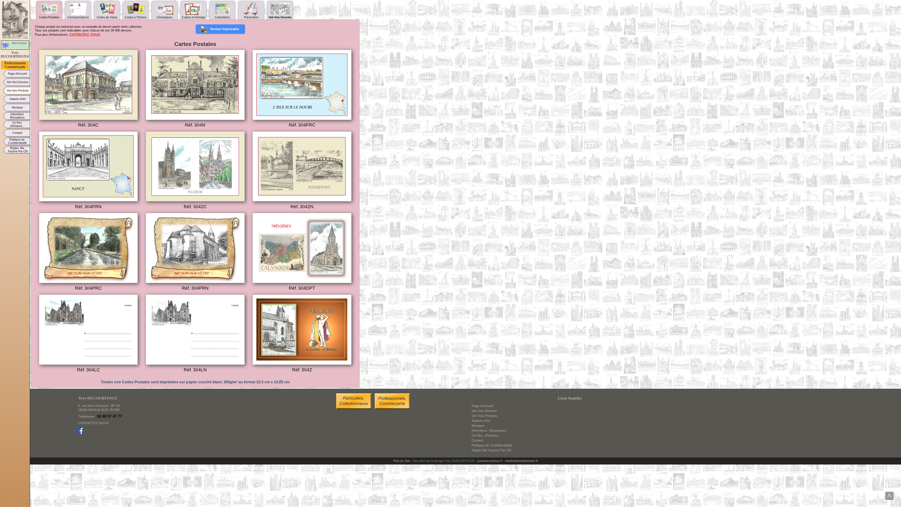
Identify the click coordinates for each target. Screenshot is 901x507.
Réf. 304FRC (302, 125)
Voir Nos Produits (18, 90)
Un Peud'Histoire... (17, 124)
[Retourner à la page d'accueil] (15, 19)
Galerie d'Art (17, 99)
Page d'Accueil (17, 73)
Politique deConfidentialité (17, 141)
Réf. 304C (88, 125)
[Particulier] (355, 408)
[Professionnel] (392, 408)
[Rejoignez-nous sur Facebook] (80, 433)
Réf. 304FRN (88, 206)
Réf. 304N (195, 125)
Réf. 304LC (88, 369)
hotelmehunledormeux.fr (521, 461)
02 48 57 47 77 (109, 416)
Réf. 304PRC (88, 288)
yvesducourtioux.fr (489, 461)
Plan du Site (401, 461)
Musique (17, 107)
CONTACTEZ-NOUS (93, 423)
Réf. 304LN (195, 369)
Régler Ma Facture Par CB (17, 149)
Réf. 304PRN (195, 288)
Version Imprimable (224, 29)
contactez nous (84, 34)
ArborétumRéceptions (17, 116)
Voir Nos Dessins (17, 82)
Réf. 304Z (302, 369)
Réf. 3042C (195, 206)
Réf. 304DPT (302, 288)
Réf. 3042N (301, 206)
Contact (17, 132)
